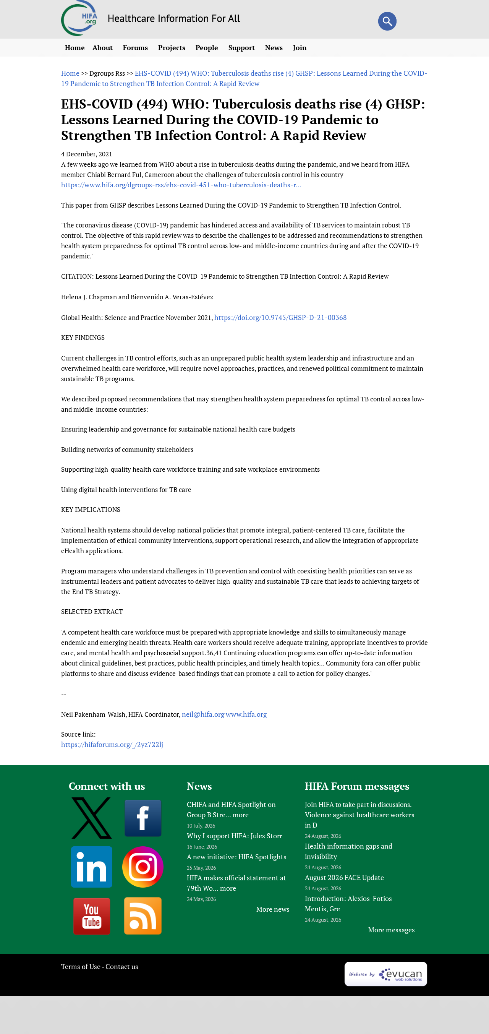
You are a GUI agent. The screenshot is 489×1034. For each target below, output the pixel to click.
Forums (136, 47)
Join (301, 47)
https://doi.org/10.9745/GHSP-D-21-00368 (280, 317)
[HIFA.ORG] (79, 33)
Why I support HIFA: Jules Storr (234, 835)
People (208, 47)
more (241, 814)
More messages (391, 929)
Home (75, 47)
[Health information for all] (174, 19)
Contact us (121, 966)
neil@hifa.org (203, 714)
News (275, 47)
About (103, 47)
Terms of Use (80, 966)
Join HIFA (319, 804)
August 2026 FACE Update (344, 877)
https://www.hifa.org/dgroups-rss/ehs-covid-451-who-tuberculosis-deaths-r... (181, 184)
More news (273, 909)
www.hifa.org (246, 714)
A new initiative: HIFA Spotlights (237, 856)
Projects (172, 47)
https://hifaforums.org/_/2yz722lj (112, 744)
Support (242, 47)
